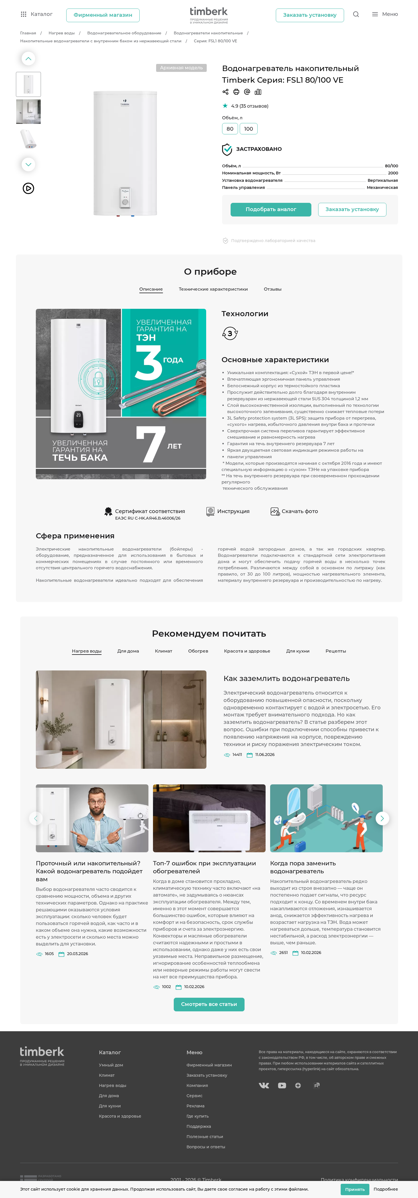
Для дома (128, 651)
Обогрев (198, 651)
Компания (197, 1085)
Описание (151, 289)
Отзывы (273, 289)
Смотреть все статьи (209, 1004)
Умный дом (111, 1065)
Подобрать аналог (271, 209)
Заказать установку (352, 209)
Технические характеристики (213, 289)
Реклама (195, 1106)
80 (230, 129)
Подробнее (386, 1189)
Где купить (198, 1116)
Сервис (194, 1095)
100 (248, 129)
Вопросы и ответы (206, 1146)
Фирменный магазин (209, 1065)
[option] (124, 154)
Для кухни (298, 651)
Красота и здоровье (247, 651)
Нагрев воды (87, 651)
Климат (163, 651)
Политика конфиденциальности (359, 1180)
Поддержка (199, 1126)
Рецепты (336, 651)
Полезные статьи (205, 1136)
